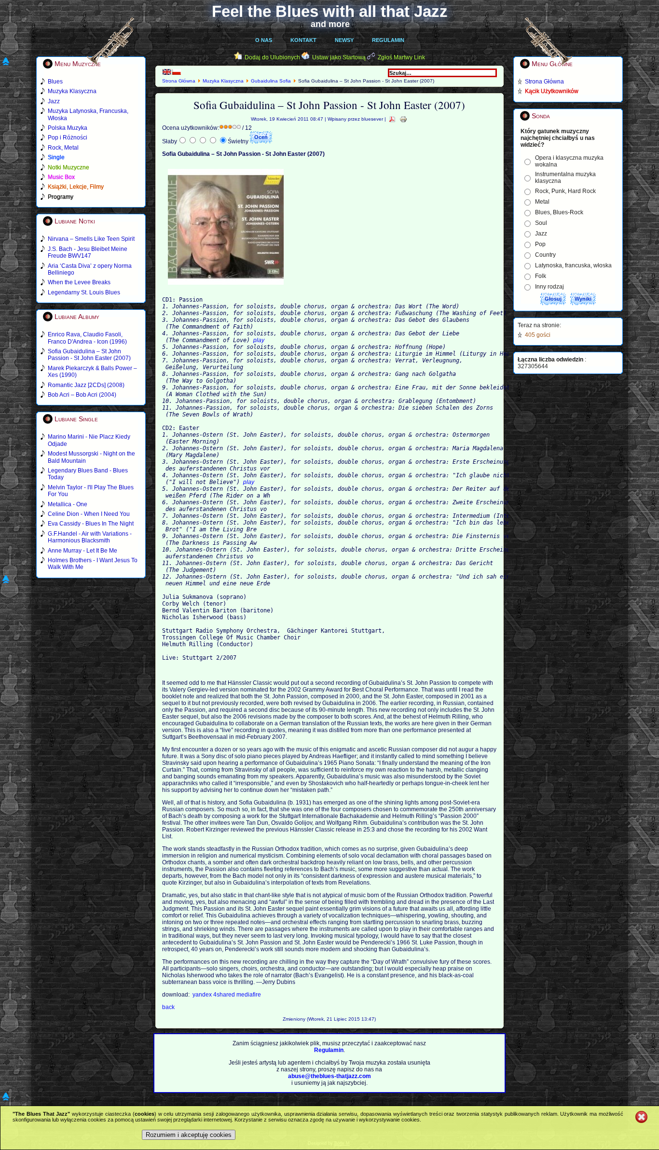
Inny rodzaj (549, 286)
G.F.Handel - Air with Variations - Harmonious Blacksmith (90, 537)
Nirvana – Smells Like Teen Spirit (91, 239)
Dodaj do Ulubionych (272, 57)
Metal (542, 201)
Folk (540, 276)
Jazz (541, 233)
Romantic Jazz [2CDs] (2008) (86, 385)
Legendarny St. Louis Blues (84, 292)
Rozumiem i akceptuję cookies (189, 1134)
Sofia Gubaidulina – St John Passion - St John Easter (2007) (89, 354)
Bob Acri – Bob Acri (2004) (82, 394)
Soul (541, 223)
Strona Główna (178, 80)
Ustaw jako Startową (339, 57)
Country (545, 254)
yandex (202, 994)
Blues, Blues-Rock (559, 212)
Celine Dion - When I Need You (89, 514)
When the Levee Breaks (79, 282)
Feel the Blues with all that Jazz (330, 11)
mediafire (248, 994)
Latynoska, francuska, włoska (573, 265)
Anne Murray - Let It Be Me (82, 550)
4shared (224, 994)
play (258, 340)
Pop (540, 244)
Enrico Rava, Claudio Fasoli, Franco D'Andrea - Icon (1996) (87, 338)
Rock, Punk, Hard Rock (565, 191)
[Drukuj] (403, 119)
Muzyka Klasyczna (223, 80)
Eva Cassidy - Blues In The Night (91, 523)
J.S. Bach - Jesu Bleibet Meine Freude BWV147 (87, 252)
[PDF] (392, 119)
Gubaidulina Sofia (271, 80)
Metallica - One (67, 504)
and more (330, 24)
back (168, 1007)
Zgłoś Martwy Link (401, 57)
